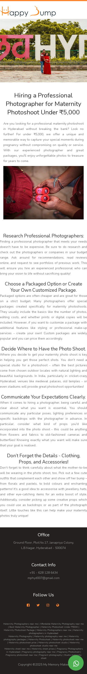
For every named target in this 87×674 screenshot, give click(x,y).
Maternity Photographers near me (20, 623)
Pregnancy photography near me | (39, 652)
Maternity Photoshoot (39, 639)
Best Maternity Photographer (24, 627)
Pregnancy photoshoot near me (21, 655)
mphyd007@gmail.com (44, 578)
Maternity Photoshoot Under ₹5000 (59, 627)
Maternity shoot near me (17, 648)
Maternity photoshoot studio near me (55, 644)
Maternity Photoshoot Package (19, 630)
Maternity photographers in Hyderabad (56, 632)
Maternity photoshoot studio (53, 642)
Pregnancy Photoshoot (68, 652)
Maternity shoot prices (43, 648)
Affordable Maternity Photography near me (62, 623)
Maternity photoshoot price (22, 642)
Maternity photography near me (50, 636)
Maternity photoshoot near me (67, 639)
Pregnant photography (50, 655)
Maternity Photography (20, 636)
